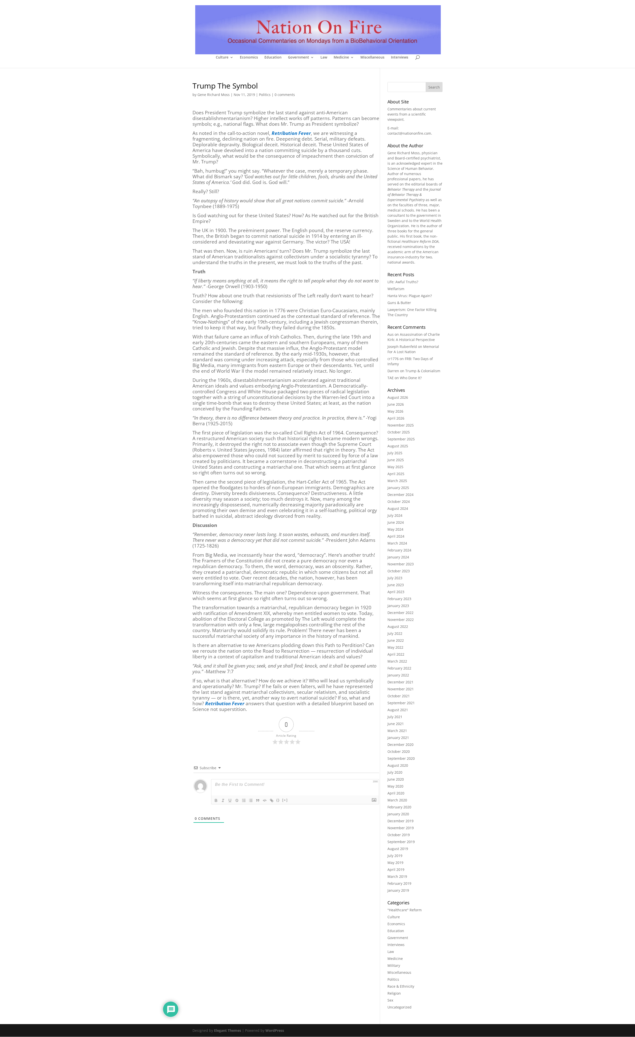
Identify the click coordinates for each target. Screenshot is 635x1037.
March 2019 (397, 876)
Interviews (399, 58)
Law (323, 58)
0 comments (285, 94)
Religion (394, 993)
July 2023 (394, 578)
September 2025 (401, 439)
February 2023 (399, 598)
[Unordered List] (250, 800)
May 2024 (395, 529)
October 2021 (398, 696)
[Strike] (236, 800)
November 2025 (400, 425)
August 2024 (397, 508)
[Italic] (223, 800)
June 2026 (395, 404)
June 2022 (395, 640)
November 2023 (400, 564)
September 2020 (401, 758)
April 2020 (395, 793)
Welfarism (395, 288)
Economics (249, 58)
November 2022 (400, 619)
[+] (285, 800)
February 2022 (399, 668)
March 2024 (397, 543)
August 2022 (397, 626)
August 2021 (397, 709)
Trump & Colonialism (422, 370)
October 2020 (398, 751)
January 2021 (398, 737)
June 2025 (395, 460)
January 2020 (398, 814)
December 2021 (400, 682)
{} (278, 800)
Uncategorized (399, 1007)
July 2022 (394, 633)
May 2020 (395, 786)
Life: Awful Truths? (402, 281)
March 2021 (397, 730)
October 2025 (398, 432)
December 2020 (400, 744)
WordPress (274, 1030)
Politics (265, 94)
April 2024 (395, 536)
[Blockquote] (257, 800)
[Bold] (216, 800)
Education (273, 58)
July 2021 (394, 716)
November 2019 (400, 827)
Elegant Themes (227, 1030)
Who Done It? (411, 377)
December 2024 (400, 494)
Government (298, 58)
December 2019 (400, 821)
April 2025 (395, 473)
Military (393, 965)
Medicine (341, 58)
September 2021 (401, 703)
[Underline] (229, 800)
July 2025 (394, 453)
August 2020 (397, 765)
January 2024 (398, 557)
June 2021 (395, 723)
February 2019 (399, 883)
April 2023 (395, 591)
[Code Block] (264, 800)
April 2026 (395, 418)
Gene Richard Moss (213, 94)
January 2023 (398, 605)
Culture (222, 58)
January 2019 (398, 890)
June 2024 (395, 522)
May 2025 (395, 466)
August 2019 (397, 848)
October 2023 (398, 571)
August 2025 (397, 446)
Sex (390, 1000)
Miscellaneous (372, 58)
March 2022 (397, 661)
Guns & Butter (399, 302)
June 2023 (395, 584)
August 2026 (397, 397)
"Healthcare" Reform (404, 910)
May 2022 (395, 647)
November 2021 (400, 689)
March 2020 (397, 800)
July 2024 (394, 515)
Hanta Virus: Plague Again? (409, 295)
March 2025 (397, 480)
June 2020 (395, 779)
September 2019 (401, 841)
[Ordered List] (243, 800)
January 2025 (398, 487)
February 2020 (399, 807)
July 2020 (394, 772)
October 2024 (398, 501)
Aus (390, 334)
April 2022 (395, 654)
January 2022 (398, 675)
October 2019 (398, 834)
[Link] (271, 800)
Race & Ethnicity (400, 986)
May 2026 (395, 411)
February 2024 (399, 550)
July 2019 (394, 855)
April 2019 (395, 869)
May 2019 (395, 862)
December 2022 (400, 612)
